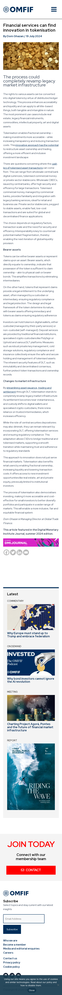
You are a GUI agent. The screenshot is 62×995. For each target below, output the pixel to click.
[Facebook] (6, 552)
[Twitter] (13, 552)
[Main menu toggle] (54, 9)
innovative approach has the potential (37, 145)
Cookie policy (11, 966)
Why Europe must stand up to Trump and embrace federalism (28, 634)
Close (32, 990)
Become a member (14, 944)
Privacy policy (11, 962)
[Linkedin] (19, 552)
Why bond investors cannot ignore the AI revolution (30, 680)
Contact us (10, 958)
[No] (58, 985)
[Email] (26, 552)
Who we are (10, 940)
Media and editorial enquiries (21, 948)
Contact (33, 870)
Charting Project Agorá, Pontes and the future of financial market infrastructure (30, 727)
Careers (8, 952)
